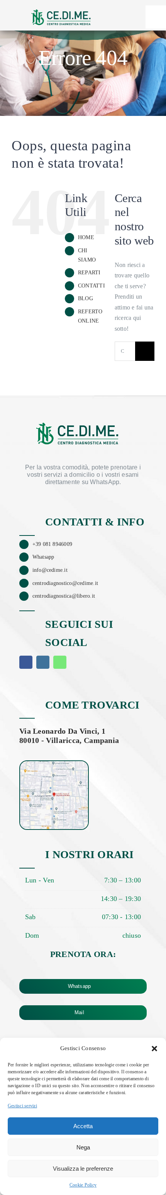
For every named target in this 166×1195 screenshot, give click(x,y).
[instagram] (42, 662)
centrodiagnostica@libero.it (63, 596)
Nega (83, 1147)
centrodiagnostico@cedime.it (65, 583)
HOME (86, 237)
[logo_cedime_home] (61, 6)
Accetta (83, 1126)
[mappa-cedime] (54, 764)
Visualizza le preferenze (83, 1168)
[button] (154, 1048)
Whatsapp (43, 557)
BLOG (85, 298)
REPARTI (89, 272)
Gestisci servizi (22, 1105)
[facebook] (25, 662)
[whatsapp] (59, 662)
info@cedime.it (50, 570)
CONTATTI (91, 286)
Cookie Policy (83, 1185)
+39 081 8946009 (52, 544)
